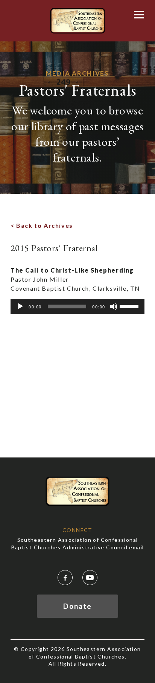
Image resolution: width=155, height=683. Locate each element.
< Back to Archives (42, 225)
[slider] (130, 306)
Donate (77, 606)
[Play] (20, 306)
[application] (77, 306)
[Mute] (113, 306)
